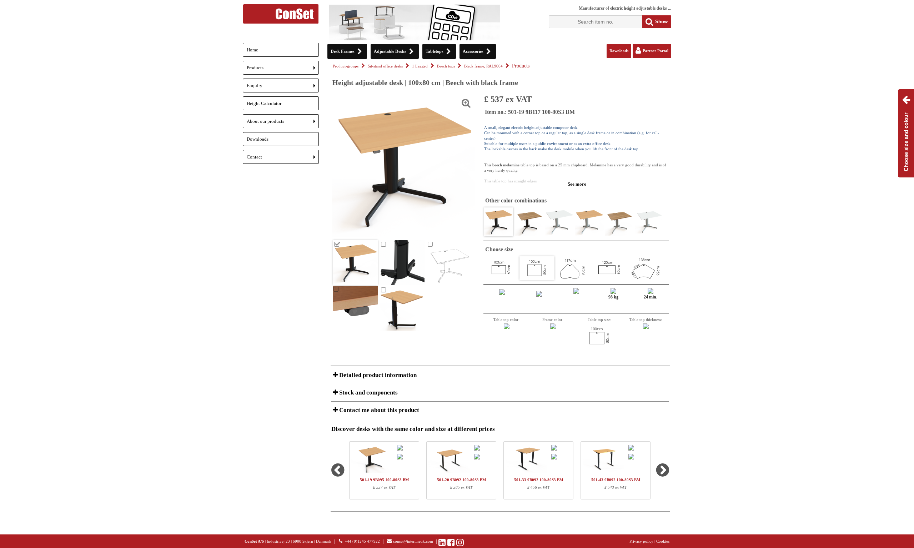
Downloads (257, 139)
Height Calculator (264, 103)
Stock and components (368, 392)
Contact (283, 159)
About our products (283, 123)
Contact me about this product (378, 410)
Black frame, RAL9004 (483, 66)
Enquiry (283, 87)
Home (252, 49)
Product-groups (345, 66)
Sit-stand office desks (385, 66)
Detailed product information (377, 375)
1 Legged (420, 66)
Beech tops (446, 66)
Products (283, 70)
